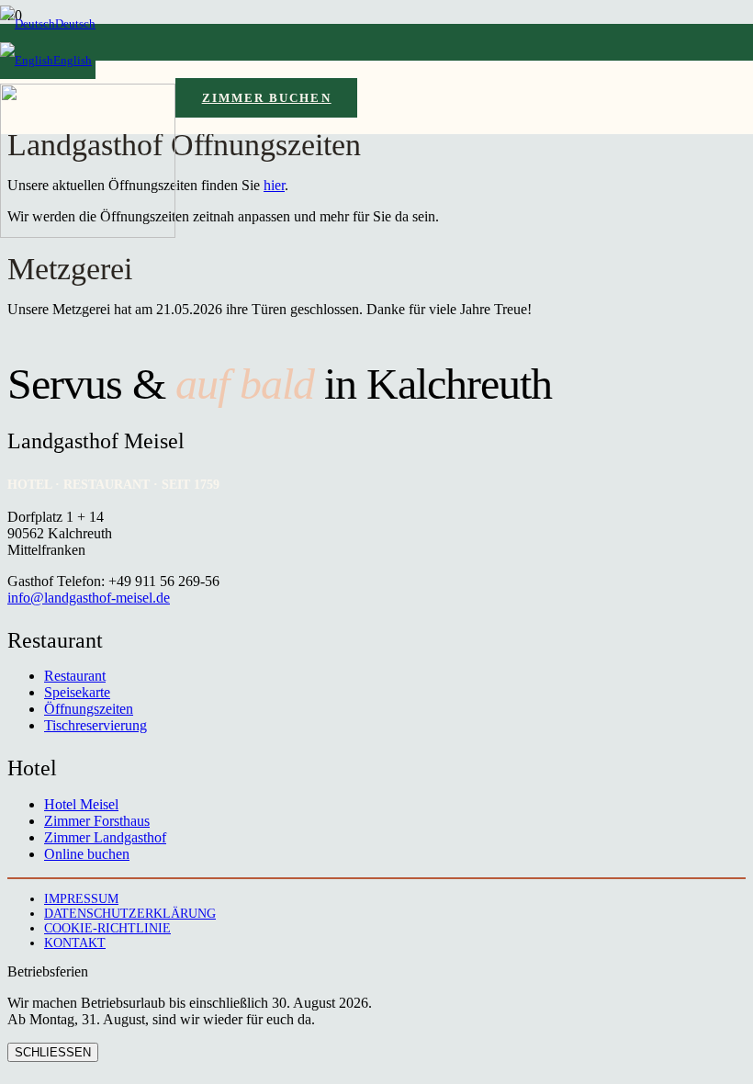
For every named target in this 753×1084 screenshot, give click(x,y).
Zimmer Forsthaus (97, 821)
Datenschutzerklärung (130, 913)
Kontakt (75, 943)
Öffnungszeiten (88, 709)
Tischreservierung (95, 725)
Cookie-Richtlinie (107, 928)
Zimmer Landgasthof (105, 837)
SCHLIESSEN (53, 1052)
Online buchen (86, 854)
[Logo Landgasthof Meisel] (87, 233)
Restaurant (75, 675)
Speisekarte (77, 692)
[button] (48, 23)
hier (274, 185)
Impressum (81, 899)
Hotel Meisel (81, 804)
